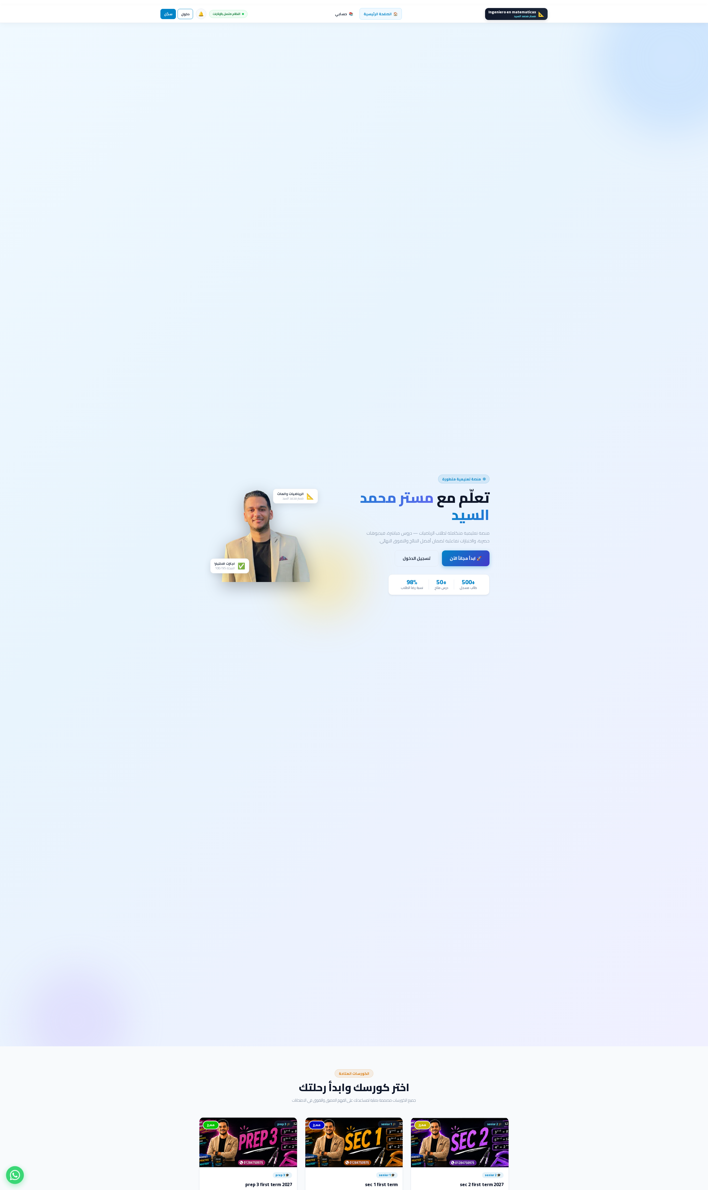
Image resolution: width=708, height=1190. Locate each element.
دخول (185, 14)
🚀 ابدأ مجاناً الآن (466, 558)
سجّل (168, 14)
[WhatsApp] (15, 1175)
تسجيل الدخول (417, 558)
